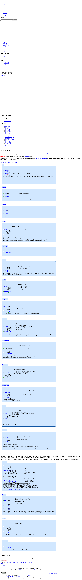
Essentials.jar (27, 156)
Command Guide (6, 44)
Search (2, 17)
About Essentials (28, 571)
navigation (6, 121)
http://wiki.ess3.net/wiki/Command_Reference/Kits (29, 232)
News (4, 42)
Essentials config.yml (45, 153)
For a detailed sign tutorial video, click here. (8, 162)
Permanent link (6, 66)
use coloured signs (25, 154)
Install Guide (5, 46)
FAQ (4, 48)
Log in (4, 4)
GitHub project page (10, 576)
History (4, 15)
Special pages (5, 64)
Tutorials (4, 47)
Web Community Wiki (30, 575)
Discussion (5, 13)
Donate (4, 49)
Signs (4, 565)
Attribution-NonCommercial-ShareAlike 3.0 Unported (29, 569)
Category (2, 563)
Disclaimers (28, 572)
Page (4, 12)
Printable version (6, 65)
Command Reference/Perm (41, 158)
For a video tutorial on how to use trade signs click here (12, 489)
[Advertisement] (41, 29)
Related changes (6, 63)
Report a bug (17, 576)
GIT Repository (6, 56)
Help (4, 51)
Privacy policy (28, 570)
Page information (6, 67)
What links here (6, 62)
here (42, 558)
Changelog (5, 55)
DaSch (21, 575)
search (9, 121)
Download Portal (6, 43)
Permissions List (6, 45)
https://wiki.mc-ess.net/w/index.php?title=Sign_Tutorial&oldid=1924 (20, 562)
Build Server (5, 57)
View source (5, 14)
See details (3, 75)
